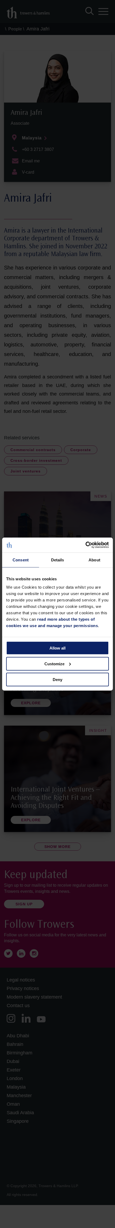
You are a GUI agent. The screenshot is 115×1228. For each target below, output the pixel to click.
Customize (54, 663)
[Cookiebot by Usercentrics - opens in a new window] (85, 545)
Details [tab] (57, 559)
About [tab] (94, 559)
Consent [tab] (21, 559)
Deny (57, 679)
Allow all (57, 648)
